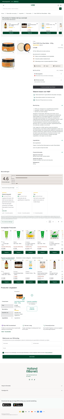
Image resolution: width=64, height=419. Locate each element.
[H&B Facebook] (32, 379)
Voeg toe (11, 32)
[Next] (61, 29)
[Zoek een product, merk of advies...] (60, 8)
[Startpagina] (33, 5)
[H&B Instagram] (29, 379)
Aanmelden (32, 356)
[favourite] (18, 24)
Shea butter (29, 13)
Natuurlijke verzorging (11, 13)
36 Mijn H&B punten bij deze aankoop (41, 51)
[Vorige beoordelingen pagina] (46, 221)
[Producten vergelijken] (32, 295)
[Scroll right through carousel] (62, 242)
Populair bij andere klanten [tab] (8, 258)
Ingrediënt (21, 13)
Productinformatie (37, 152)
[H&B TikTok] (34, 379)
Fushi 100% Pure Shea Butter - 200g (19, 302)
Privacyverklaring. (48, 352)
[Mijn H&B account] (58, 5)
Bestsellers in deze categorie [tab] (23, 258)
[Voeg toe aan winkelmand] (23, 298)
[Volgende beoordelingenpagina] (61, 221)
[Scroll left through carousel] (2, 242)
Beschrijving (36, 105)
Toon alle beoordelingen (7, 221)
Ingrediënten (36, 140)
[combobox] (30, 8)
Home (2, 13)
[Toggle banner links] (61, 1)
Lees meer (4, 210)
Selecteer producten (32, 308)
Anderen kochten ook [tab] (37, 258)
